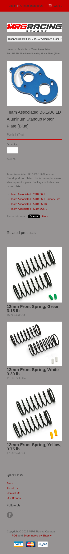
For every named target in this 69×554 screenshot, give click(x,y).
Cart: (58, 5)
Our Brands (14, 498)
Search (11, 483)
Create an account (31, 5)
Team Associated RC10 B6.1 (28, 194)
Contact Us (13, 492)
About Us (12, 488)
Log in (12, 5)
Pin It (45, 216)
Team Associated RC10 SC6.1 (29, 208)
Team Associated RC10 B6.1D (29, 203)
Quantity (12, 144)
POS (14, 535)
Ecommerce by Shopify (38, 535)
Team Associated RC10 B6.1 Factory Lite (35, 198)
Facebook (10, 515)
